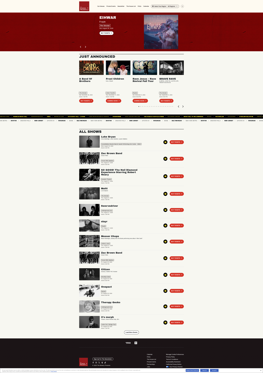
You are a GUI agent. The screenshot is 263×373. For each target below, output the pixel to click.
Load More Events (131, 332)
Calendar (146, 6)
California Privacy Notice (173, 364)
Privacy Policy (170, 357)
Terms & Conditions (172, 359)
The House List (131, 6)
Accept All (214, 370)
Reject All (204, 370)
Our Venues (101, 6)
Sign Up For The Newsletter (103, 359)
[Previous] (80, 46)
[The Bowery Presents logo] (84, 6)
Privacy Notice (54, 371)
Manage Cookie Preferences (192, 370)
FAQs (139, 6)
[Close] (260, 370)
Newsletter (121, 6)
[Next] (85, 46)
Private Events (111, 6)
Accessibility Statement (173, 362)
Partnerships (151, 364)
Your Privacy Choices (176, 366)
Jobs (148, 367)
